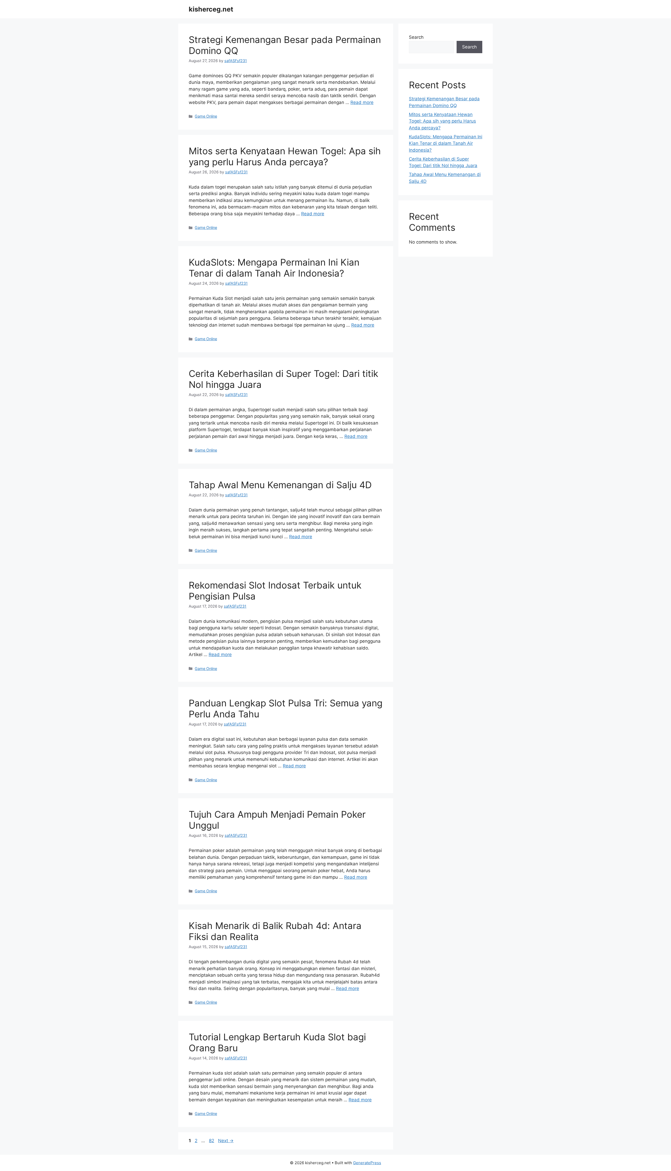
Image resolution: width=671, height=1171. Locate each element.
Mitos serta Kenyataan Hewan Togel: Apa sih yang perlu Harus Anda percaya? (285, 156)
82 (212, 1140)
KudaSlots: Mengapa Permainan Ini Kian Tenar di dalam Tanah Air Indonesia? (274, 268)
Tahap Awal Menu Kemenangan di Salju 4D (280, 484)
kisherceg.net (211, 9)
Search (416, 37)
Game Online (206, 116)
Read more (362, 102)
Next (226, 1140)
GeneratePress (367, 1162)
